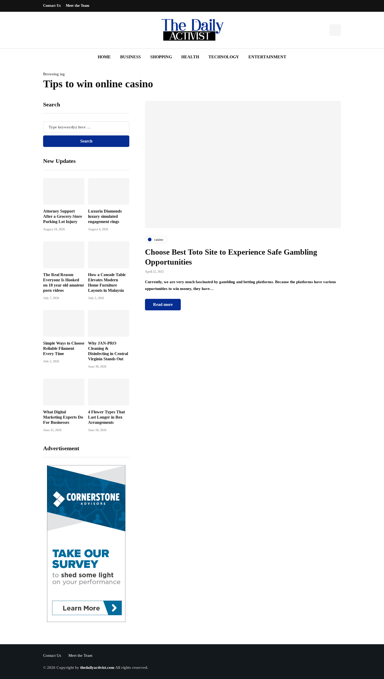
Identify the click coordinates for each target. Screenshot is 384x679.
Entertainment (267, 57)
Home (104, 57)
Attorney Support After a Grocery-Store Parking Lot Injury (62, 216)
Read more (163, 304)
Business (130, 57)
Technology (223, 57)
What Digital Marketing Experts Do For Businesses (63, 417)
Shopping (161, 57)
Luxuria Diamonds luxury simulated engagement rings (105, 216)
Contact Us (52, 6)
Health (190, 57)
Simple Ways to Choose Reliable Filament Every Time (63, 348)
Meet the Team (77, 6)
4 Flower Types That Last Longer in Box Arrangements (106, 417)
